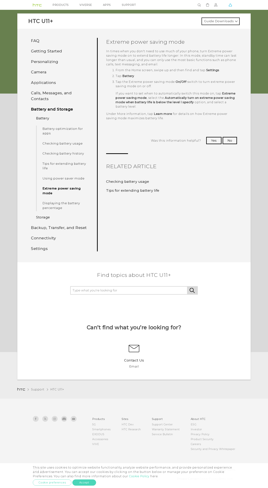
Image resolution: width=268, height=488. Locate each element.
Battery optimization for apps (62, 131)
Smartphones (101, 429)
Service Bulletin (162, 434)
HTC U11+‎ (57, 389)
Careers (196, 444)
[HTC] (37, 5)
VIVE (95, 444)
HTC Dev (128, 424)
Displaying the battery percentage (61, 205)
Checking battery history (63, 153)
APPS (107, 5)
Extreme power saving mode (61, 191)
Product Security (202, 439)
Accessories (100, 439)
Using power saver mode (63, 178)
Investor (196, 429)
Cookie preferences (52, 482)
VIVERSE (85, 5)
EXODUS (98, 434)
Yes (214, 140)
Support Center (162, 424)
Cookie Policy (139, 476)
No (230, 140)
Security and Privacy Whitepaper (213, 449)
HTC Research (131, 429)
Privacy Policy (200, 434)
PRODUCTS (61, 5)
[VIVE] (230, 5)
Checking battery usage (62, 143)
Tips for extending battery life (64, 166)
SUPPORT (129, 5)
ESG (194, 424)
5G (94, 424)
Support (37, 389)
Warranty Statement (166, 429)
